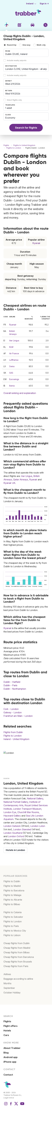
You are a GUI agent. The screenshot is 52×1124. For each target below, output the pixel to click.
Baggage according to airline (18, 978)
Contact (8, 1074)
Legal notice (8, 1098)
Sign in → (44, 3)
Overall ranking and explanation (19, 393)
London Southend (12, 832)
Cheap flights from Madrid (16, 947)
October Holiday (12, 992)
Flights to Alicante (12, 899)
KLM (11, 347)
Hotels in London (15, 850)
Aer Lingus (14, 340)
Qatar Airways (20, 479)
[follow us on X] (16, 1105)
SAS (11, 373)
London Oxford (16, 836)
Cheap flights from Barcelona (18, 957)
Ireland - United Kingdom (16, 739)
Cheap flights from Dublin (16, 943)
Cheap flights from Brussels (17, 961)
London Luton (37, 826)
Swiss (12, 366)
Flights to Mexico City (14, 930)
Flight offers (10, 1026)
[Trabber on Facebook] (11, 1105)
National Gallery (35, 798)
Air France (14, 353)
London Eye (9, 812)
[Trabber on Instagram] (5, 1105)
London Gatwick (12, 826)
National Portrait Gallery (15, 801)
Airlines (7, 974)
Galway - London (12, 712)
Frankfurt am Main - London (18, 715)
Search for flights (26, 127)
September (9, 988)
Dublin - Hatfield (11, 681)
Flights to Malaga (12, 895)
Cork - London (11, 709)
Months (7, 983)
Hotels (7, 1030)
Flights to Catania (12, 912)
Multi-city (41, 45)
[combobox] (26, 53)
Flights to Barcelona (13, 890)
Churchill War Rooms (28, 812)
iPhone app (9, 1061)
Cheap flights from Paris (15, 966)
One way (26, 45)
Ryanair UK (9, 483)
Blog (6, 1052)
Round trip (11, 45)
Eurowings (14, 379)
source (6, 778)
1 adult (8, 108)
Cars (6, 1035)
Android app (10, 1057)
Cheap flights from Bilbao (16, 952)
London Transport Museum (27, 808)
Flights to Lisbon (12, 935)
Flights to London (12, 735)
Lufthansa (13, 360)
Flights (7, 1021)
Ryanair (36, 243)
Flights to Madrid (12, 885)
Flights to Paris (11, 926)
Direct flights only (14, 100)
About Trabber (12, 1048)
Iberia (12, 385)
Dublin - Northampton (14, 688)
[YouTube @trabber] (22, 1105)
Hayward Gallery (12, 815)
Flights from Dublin (13, 732)
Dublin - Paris (10, 685)
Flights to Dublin (11, 881)
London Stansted (22, 829)
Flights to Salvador (13, 916)
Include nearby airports (16, 60)
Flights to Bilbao (11, 904)
